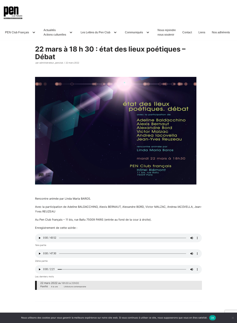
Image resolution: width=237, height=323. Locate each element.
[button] (33, 32)
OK (212, 317)
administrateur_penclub (51, 62)
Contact (187, 32)
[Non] (232, 318)
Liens (201, 32)
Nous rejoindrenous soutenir (167, 32)
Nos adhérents (221, 32)
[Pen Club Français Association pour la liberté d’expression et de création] (13, 12)
